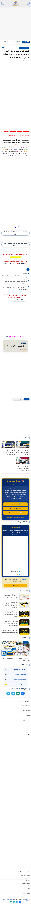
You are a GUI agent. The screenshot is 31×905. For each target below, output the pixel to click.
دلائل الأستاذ (25, 883)
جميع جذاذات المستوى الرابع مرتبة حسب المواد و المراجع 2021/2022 (11, 614)
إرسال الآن (15, 585)
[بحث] (3, 3)
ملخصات (26, 718)
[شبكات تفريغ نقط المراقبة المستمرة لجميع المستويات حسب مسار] (24, 605)
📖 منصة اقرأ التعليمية (15, 513)
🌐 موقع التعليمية (15, 504)
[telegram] (13, 693)
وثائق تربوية (26, 893)
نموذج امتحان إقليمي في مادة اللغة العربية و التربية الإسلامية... (14, 276)
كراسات (27, 715)
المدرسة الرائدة (25, 705)
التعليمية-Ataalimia (8, 899)
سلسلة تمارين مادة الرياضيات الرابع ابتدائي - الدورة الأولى (10, 596)
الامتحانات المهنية (24, 875)
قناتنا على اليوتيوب (18, 300)
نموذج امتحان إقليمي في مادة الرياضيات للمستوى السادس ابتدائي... (14, 288)
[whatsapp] (18, 693)
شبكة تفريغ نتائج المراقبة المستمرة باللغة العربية (15, 233)
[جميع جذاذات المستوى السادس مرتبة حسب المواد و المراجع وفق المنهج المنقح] (24, 631)
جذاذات (27, 880)
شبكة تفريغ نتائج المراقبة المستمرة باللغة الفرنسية (15, 244)
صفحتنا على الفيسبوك (10, 263)
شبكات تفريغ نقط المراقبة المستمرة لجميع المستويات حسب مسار (11, 605)
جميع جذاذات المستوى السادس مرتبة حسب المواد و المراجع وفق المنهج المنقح (10, 632)
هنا (7, 336)
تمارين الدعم (26, 710)
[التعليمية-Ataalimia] (15, 3)
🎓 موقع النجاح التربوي (15, 508)
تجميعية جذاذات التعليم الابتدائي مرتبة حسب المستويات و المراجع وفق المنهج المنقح (10, 623)
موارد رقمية (26, 720)
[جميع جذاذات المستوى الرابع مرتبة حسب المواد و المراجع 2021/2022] (24, 614)
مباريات (27, 888)
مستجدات (26, 891)
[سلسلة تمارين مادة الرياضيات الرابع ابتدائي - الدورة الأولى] (24, 597)
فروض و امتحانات (24, 48)
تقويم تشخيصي (25, 707)
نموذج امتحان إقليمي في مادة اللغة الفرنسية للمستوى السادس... (11, 41)
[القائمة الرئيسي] (28, 3)
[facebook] (23, 693)
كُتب (28, 886)
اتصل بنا (21, 263)
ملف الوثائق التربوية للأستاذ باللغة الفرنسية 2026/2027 (16, 660)
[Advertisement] (15, 23)
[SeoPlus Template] (27, 900)
